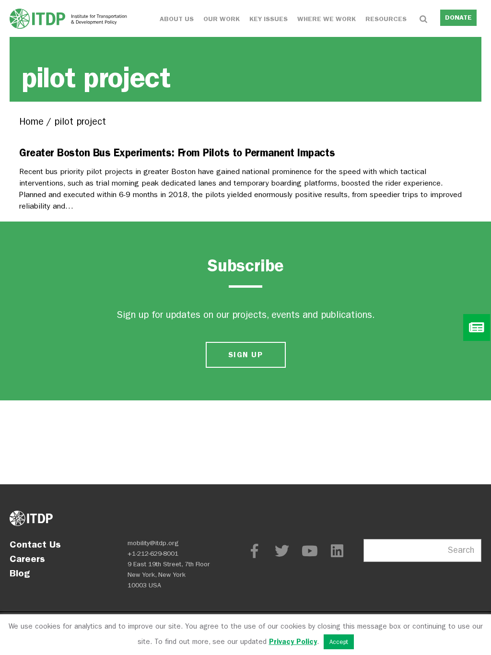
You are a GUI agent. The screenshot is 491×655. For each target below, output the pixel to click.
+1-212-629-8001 (153, 554)
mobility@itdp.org (153, 543)
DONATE (458, 17)
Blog (20, 573)
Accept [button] (338, 641)
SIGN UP (245, 354)
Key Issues (268, 19)
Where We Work (326, 19)
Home (31, 121)
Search (461, 550)
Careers (27, 558)
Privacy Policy (293, 641)
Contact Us (35, 544)
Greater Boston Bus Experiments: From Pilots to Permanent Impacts (177, 152)
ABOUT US (177, 19)
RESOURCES (386, 19)
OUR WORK (221, 19)
